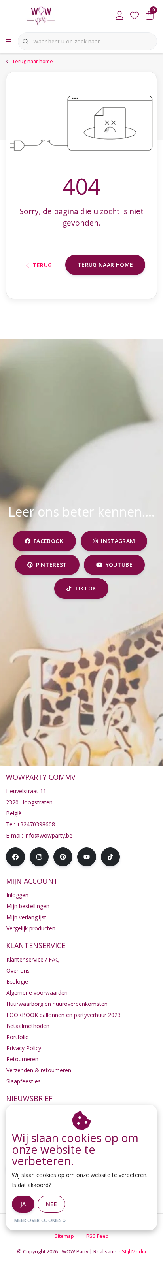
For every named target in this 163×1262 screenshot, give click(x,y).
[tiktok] (110, 856)
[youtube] (86, 856)
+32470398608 (36, 824)
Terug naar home (105, 264)
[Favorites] (134, 16)
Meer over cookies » (40, 1220)
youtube (119, 564)
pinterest (51, 564)
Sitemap (64, 1235)
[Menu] (8, 41)
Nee (51, 1204)
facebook (49, 541)
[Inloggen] (119, 16)
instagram (118, 541)
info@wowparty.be (48, 835)
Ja (23, 1204)
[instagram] (39, 856)
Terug (42, 265)
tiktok (86, 588)
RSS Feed (97, 1235)
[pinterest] (62, 856)
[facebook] (15, 856)
